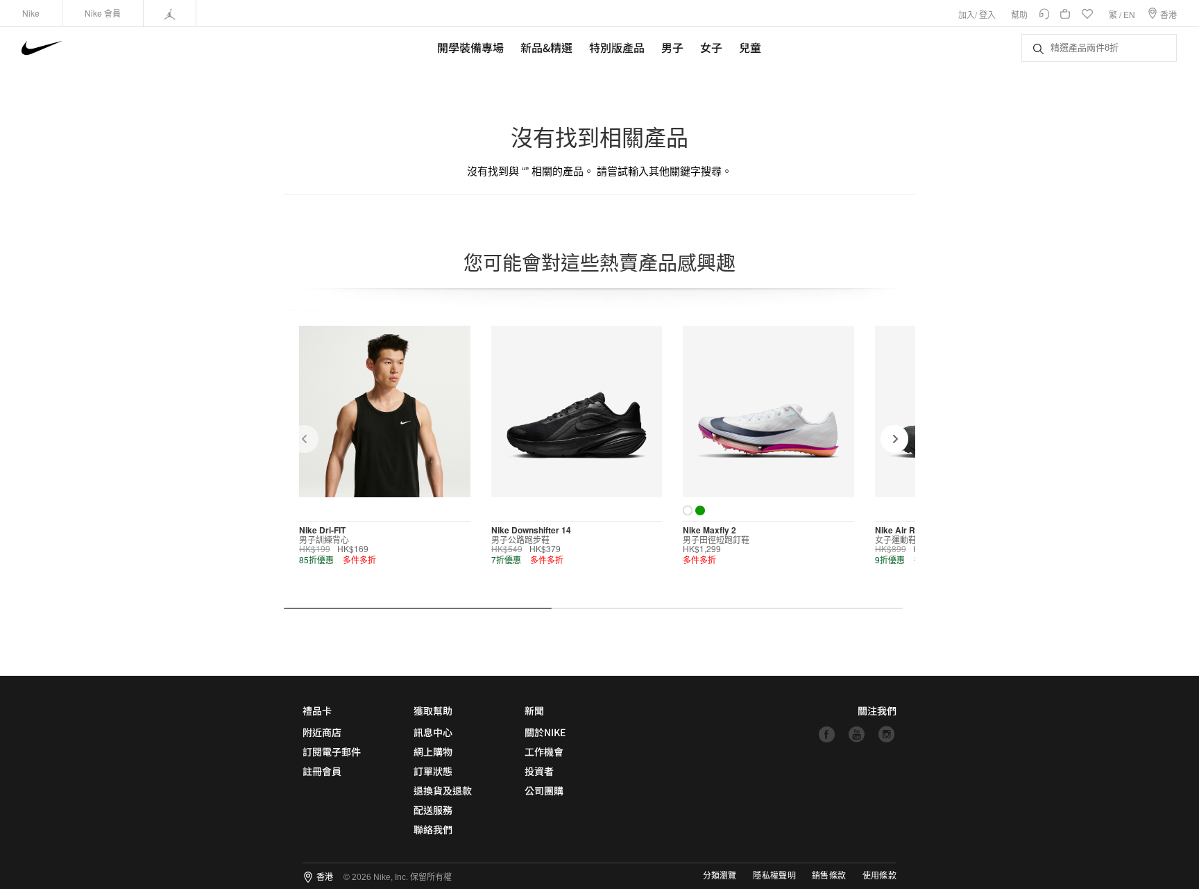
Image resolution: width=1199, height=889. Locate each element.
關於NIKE (545, 732)
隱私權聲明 (774, 876)
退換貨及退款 (443, 790)
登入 (987, 14)
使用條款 (879, 876)
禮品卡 (317, 710)
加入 (966, 14)
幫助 (1019, 14)
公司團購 (544, 790)
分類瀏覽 (719, 876)
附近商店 (322, 732)
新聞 (534, 710)
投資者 (539, 771)
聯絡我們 (433, 829)
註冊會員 (322, 771)
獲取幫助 (433, 710)
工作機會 (544, 751)
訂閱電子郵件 (332, 751)
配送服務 (433, 810)
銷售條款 (829, 876)
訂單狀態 (433, 771)
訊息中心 (433, 732)
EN (1129, 14)
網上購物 (433, 751)
